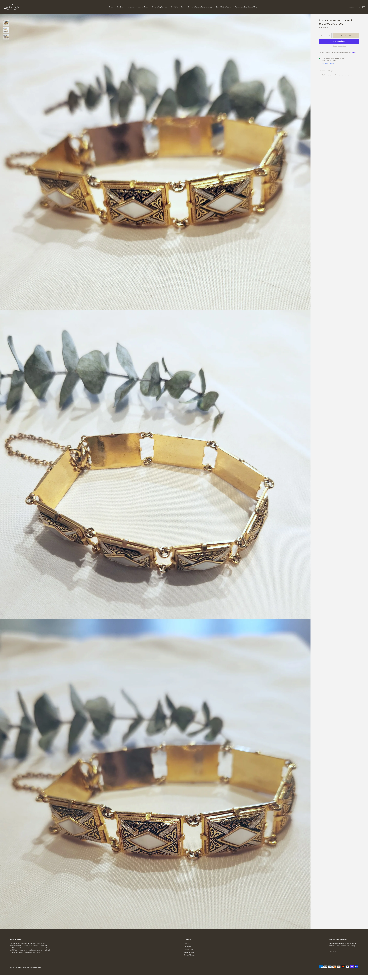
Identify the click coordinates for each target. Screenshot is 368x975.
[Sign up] (357, 952)
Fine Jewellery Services (159, 7)
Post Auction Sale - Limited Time (246, 7)
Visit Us (186, 943)
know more (36, 952)
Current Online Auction (223, 7)
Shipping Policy (189, 952)
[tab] (323, 71)
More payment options (339, 46)
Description (323, 71)
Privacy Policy (188, 949)
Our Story (120, 7)
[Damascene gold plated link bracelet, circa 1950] (6, 23)
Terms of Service (189, 955)
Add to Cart (346, 35)
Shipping (331, 71)
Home (111, 7)
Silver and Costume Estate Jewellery (200, 7)
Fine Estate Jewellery (177, 7)
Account (352, 7)
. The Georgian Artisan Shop (21, 967)
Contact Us (131, 7)
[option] (6, 23)
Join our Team (143, 7)
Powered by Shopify (35, 967)
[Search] (359, 7)
